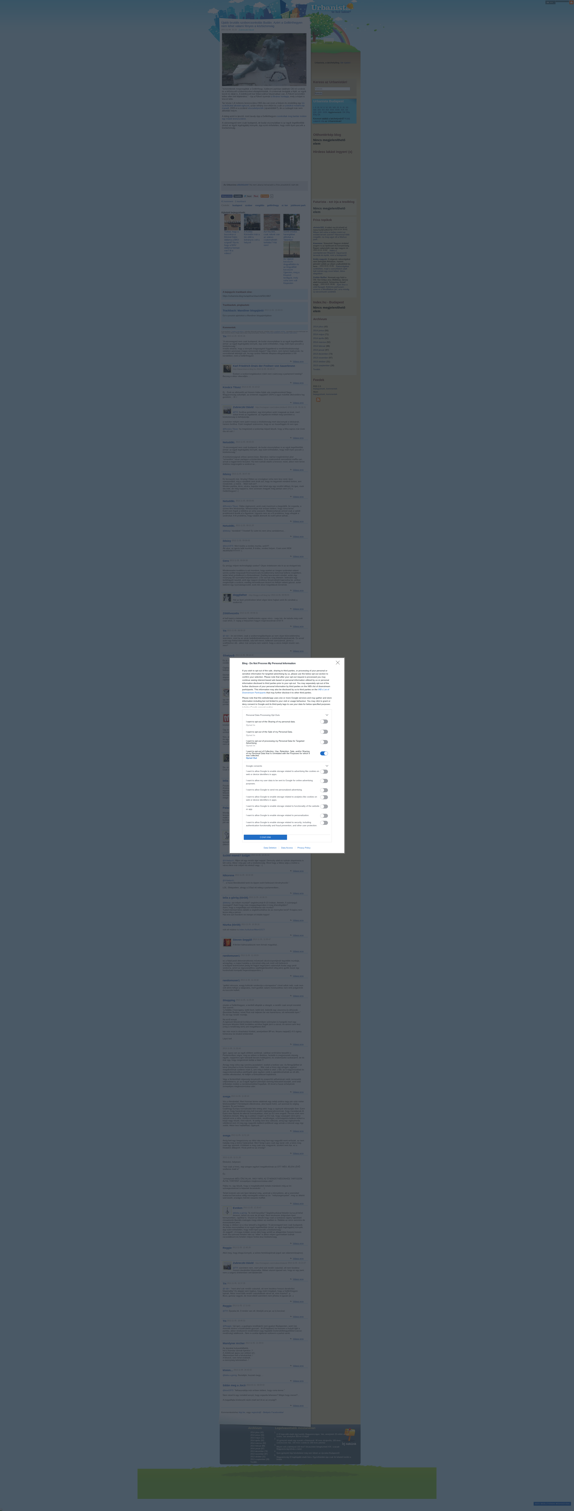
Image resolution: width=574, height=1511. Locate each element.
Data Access (287, 848)
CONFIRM (265, 837)
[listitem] (287, 715)
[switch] (324, 722)
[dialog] (287, 755)
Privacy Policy (303, 848)
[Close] (339, 663)
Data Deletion (270, 848)
